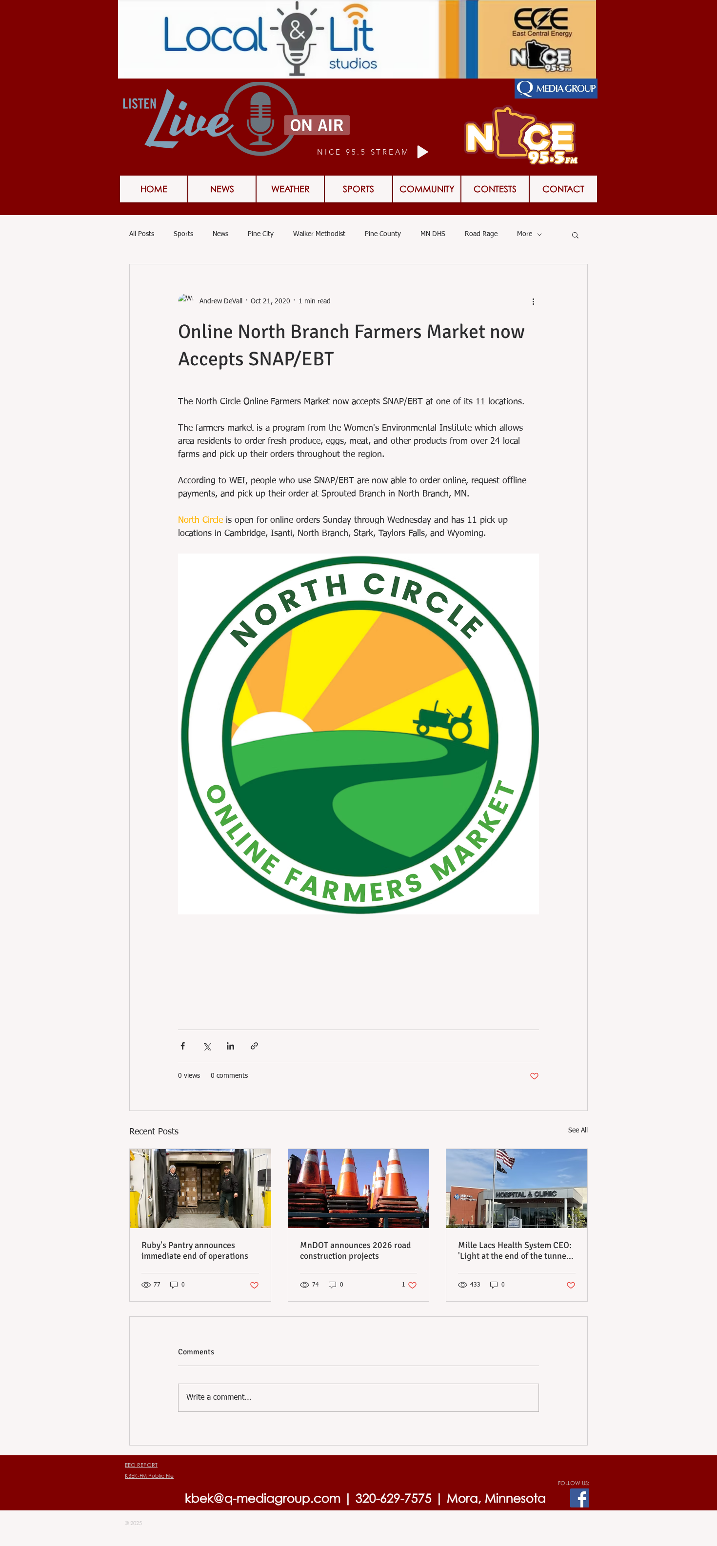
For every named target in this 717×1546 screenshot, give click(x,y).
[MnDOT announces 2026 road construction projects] (358, 1188)
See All (578, 1130)
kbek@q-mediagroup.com (262, 1498)
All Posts (141, 234)
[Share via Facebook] (182, 1045)
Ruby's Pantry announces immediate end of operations (194, 1250)
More (524, 234)
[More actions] (533, 301)
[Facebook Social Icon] (579, 1497)
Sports (183, 234)
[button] (495, 189)
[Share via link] (254, 1045)
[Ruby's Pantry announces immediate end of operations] (200, 1188)
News (220, 234)
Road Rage (481, 234)
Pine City (261, 234)
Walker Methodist (319, 234)
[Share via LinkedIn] (230, 1045)
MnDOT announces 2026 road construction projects (355, 1250)
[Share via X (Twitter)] (206, 1045)
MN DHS (432, 234)
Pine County (383, 234)
